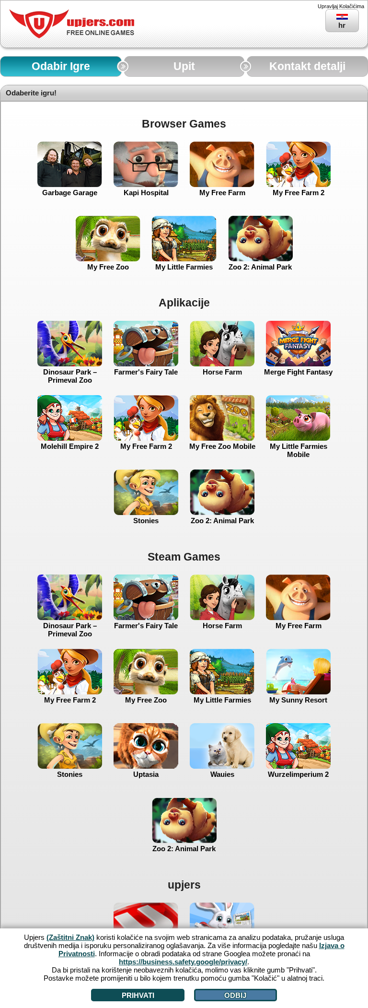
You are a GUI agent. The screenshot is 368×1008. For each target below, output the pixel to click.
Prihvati (138, 995)
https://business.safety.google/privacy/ (183, 962)
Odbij (235, 995)
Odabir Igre (61, 66)
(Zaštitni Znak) (70, 937)
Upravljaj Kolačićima (341, 6)
